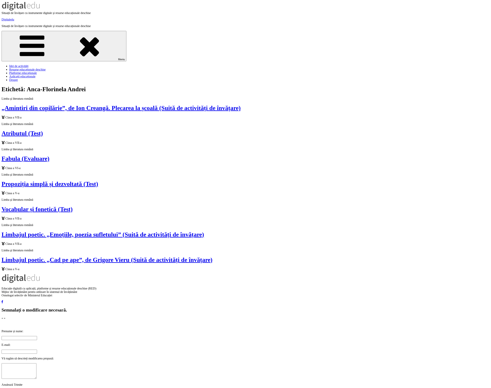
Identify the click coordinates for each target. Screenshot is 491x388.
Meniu (121, 59)
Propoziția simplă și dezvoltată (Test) (50, 183)
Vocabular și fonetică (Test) (37, 209)
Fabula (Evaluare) (25, 158)
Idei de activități (18, 66)
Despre (13, 79)
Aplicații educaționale (22, 76)
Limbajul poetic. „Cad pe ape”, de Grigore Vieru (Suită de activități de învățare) (107, 259)
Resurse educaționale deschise (27, 69)
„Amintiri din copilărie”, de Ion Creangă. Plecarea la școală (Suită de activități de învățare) (121, 107)
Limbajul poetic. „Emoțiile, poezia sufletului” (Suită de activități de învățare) (103, 234)
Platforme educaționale (23, 73)
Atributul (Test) (22, 133)
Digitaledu (8, 19)
